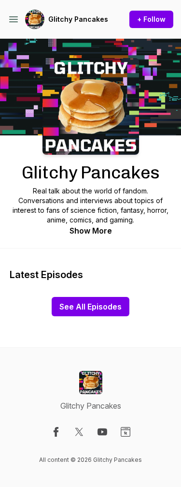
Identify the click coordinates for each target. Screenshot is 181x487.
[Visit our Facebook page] (56, 432)
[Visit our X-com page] (79, 432)
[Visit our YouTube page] (102, 432)
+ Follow (151, 19)
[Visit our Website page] (125, 432)
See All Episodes (90, 306)
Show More (91, 231)
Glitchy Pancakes (78, 19)
